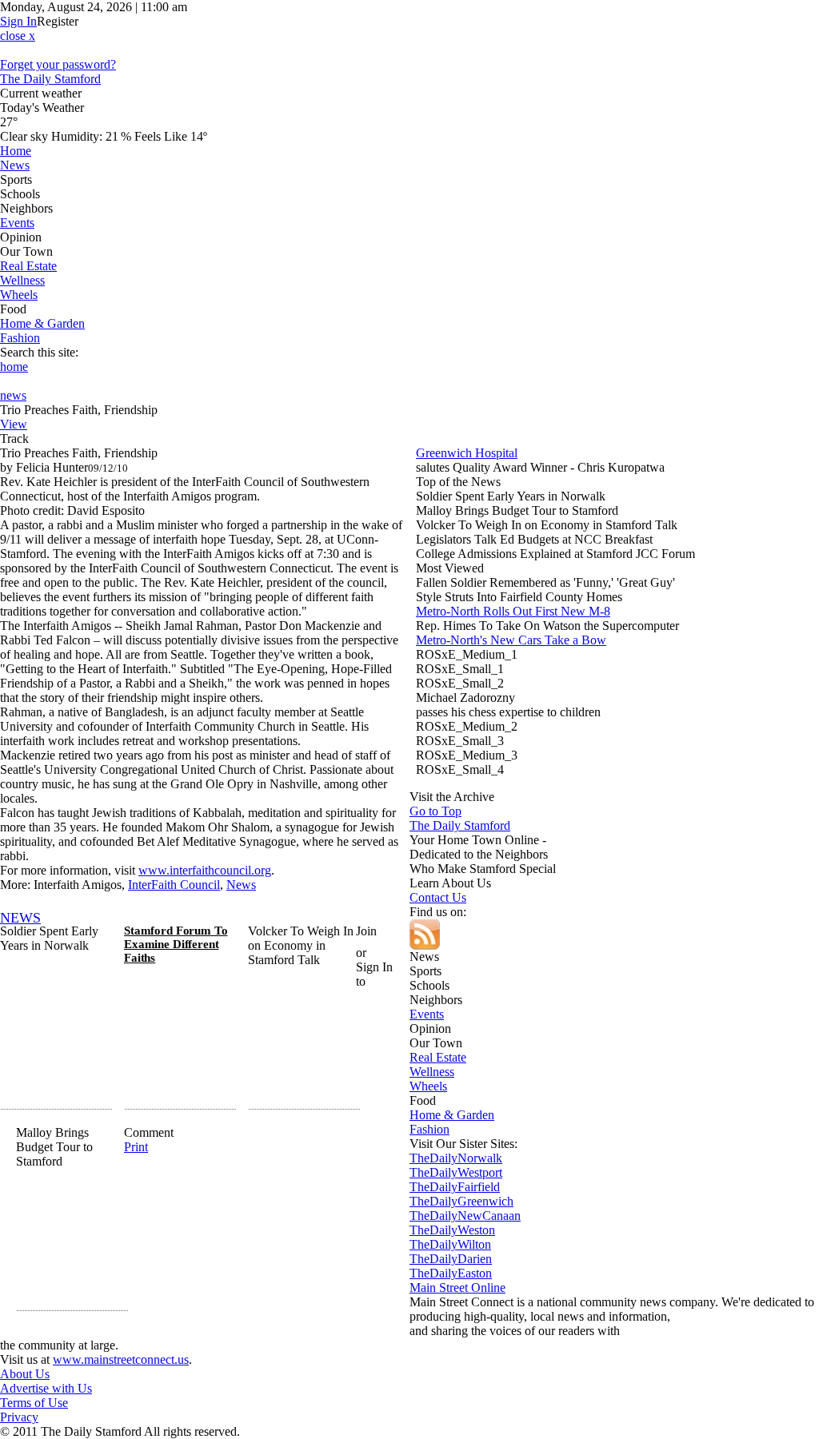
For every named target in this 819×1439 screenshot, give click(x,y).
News (15, 165)
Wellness (22, 280)
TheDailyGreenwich (461, 1201)
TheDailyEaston (451, 1273)
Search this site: (39, 352)
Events (17, 222)
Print (136, 1147)
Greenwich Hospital (466, 453)
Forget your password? (58, 64)
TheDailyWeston (452, 1230)
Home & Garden (42, 323)
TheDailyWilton (450, 1244)
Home (15, 150)
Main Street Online (457, 1287)
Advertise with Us (46, 1388)
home (14, 366)
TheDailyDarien (451, 1259)
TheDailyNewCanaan (465, 1215)
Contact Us (438, 897)
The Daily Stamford (50, 79)
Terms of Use (34, 1402)
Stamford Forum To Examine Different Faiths (175, 944)
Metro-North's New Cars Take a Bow (511, 640)
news (13, 395)
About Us (25, 1374)
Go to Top (435, 811)
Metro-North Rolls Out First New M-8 (513, 611)
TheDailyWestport (456, 1172)
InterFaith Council (174, 884)
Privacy (19, 1417)
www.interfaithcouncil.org (204, 870)
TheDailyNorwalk (456, 1158)
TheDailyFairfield (455, 1187)
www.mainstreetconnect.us (121, 1359)
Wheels (19, 294)
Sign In (18, 21)
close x (17, 35)
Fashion (20, 338)
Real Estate (28, 266)
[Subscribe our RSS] (409, 934)
